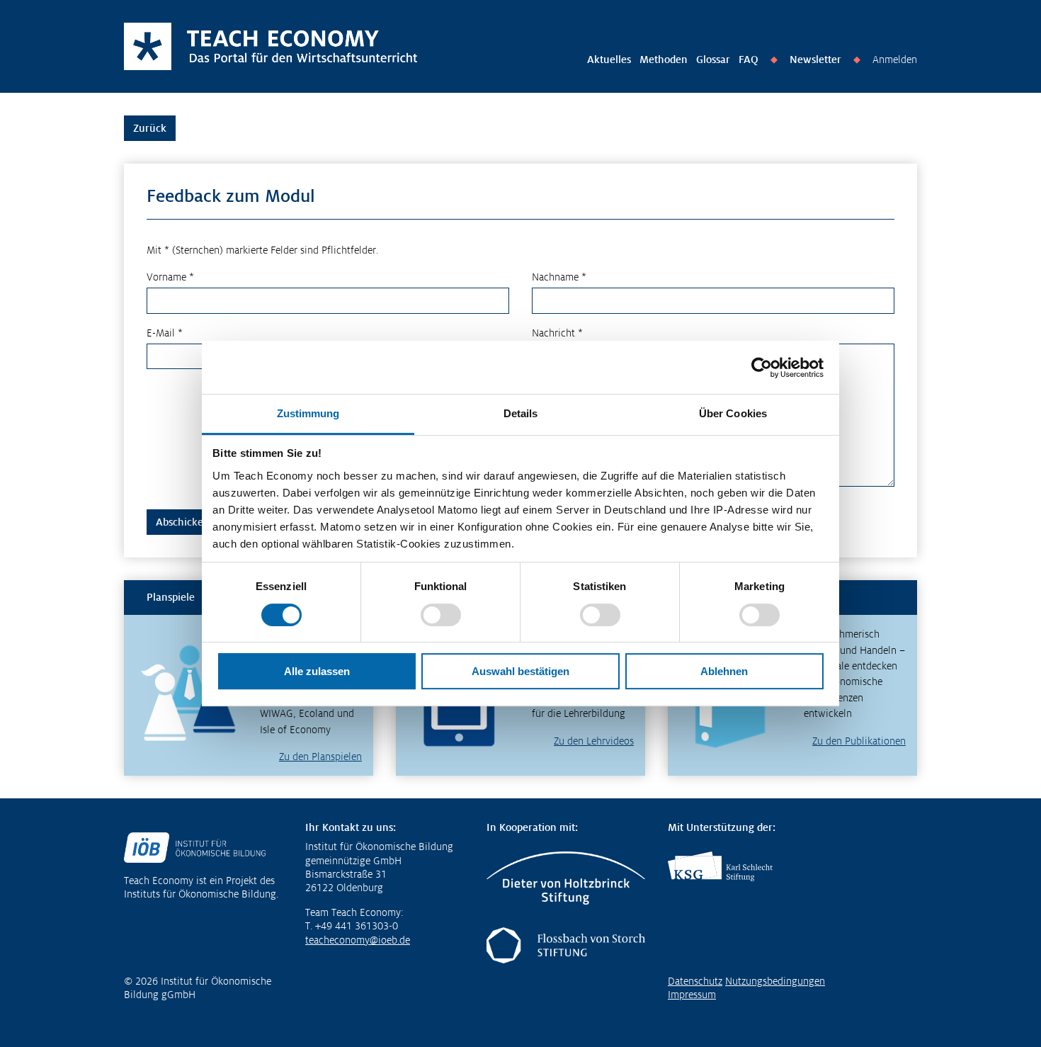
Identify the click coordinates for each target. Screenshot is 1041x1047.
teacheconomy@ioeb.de (357, 940)
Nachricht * (557, 333)
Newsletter (815, 59)
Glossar (713, 59)
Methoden (663, 59)
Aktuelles (609, 59)
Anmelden (894, 59)
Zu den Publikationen (859, 741)
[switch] (441, 615)
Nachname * (559, 277)
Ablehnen (724, 671)
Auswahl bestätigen (520, 671)
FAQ (748, 59)
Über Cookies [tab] (733, 413)
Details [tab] (521, 413)
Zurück (149, 128)
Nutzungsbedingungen (775, 981)
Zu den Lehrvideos (594, 741)
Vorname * (170, 277)
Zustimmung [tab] (308, 413)
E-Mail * (165, 333)
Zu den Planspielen (320, 756)
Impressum (692, 994)
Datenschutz (695, 981)
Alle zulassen (317, 671)
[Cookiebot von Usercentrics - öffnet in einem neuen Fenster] (762, 367)
